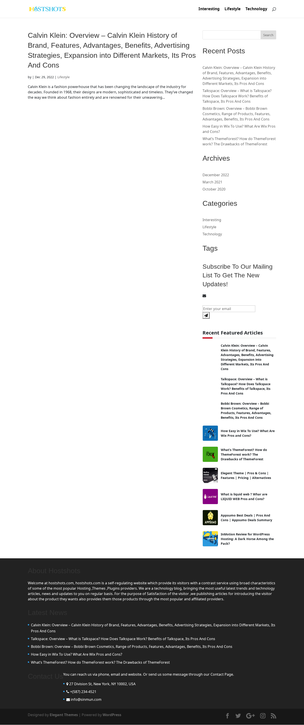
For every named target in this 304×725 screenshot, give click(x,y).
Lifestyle (233, 9)
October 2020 (214, 189)
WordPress (112, 714)
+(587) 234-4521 (83, 691)
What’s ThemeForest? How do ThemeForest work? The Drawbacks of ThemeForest (100, 662)
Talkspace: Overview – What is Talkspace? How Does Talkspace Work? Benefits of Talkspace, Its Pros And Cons (237, 96)
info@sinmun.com (86, 699)
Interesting (209, 9)
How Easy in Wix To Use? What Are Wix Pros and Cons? (76, 654)
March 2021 (212, 182)
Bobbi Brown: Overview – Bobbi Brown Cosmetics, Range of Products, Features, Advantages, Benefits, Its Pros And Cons (236, 114)
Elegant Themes (64, 714)
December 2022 (216, 174)
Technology (256, 9)
